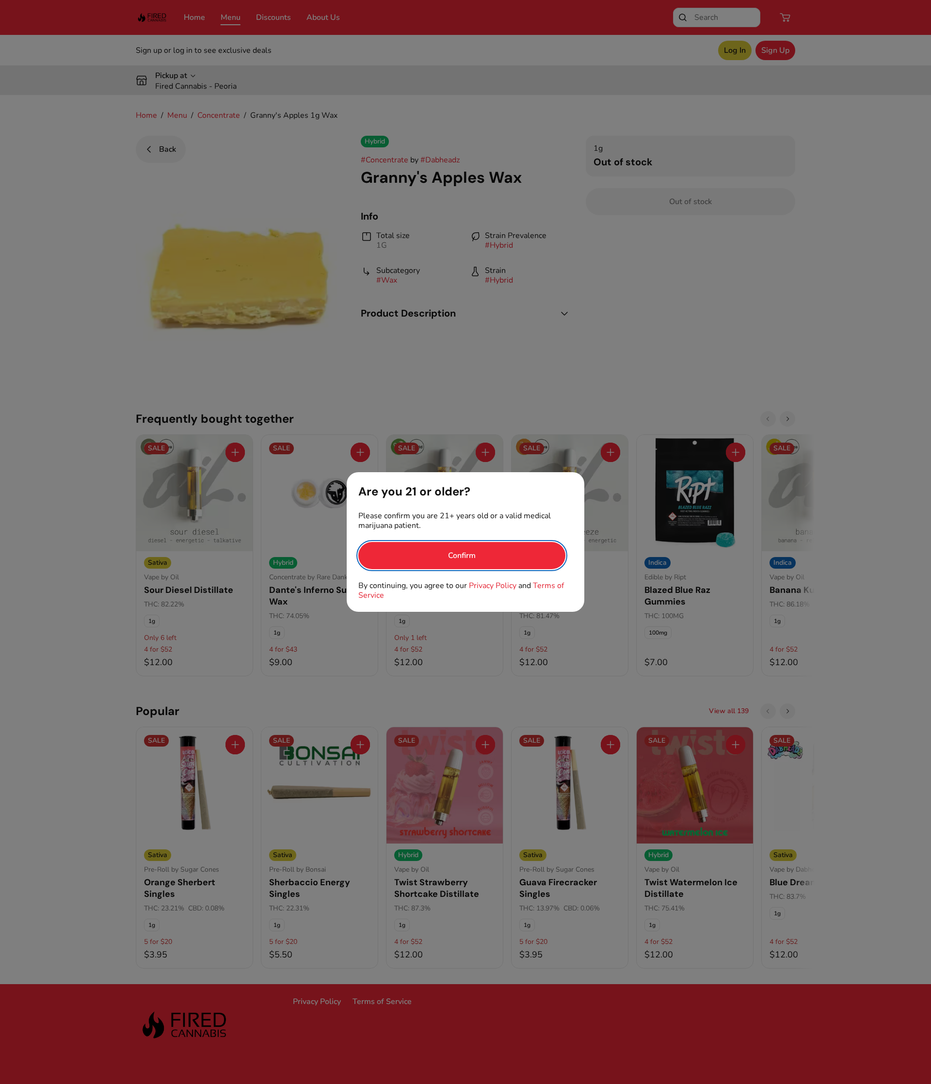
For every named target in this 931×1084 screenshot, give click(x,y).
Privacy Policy (492, 585)
